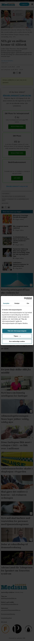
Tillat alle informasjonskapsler (17, 331)
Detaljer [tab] (17, 303)
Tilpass (16, 336)
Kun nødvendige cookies (17, 341)
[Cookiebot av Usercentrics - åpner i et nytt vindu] (24, 298)
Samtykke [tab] (6, 303)
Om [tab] (28, 303)
